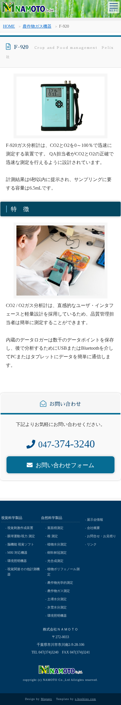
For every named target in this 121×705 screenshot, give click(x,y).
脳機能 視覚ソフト (20, 544)
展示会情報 (95, 519)
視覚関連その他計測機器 (23, 571)
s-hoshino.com (85, 699)
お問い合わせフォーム (65, 465)
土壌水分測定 (57, 599)
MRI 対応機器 (17, 552)
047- (66, 444)
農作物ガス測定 (58, 591)
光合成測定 (55, 561)
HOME (9, 26)
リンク (92, 544)
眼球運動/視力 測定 (21, 536)
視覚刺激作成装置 (20, 528)
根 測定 (52, 536)
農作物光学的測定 (60, 582)
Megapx (46, 699)
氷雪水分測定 (57, 607)
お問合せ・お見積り (101, 536)
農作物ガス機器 (37, 26)
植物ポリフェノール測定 (63, 571)
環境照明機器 (17, 561)
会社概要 (93, 528)
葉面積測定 (55, 528)
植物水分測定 (57, 544)
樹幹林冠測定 (57, 552)
